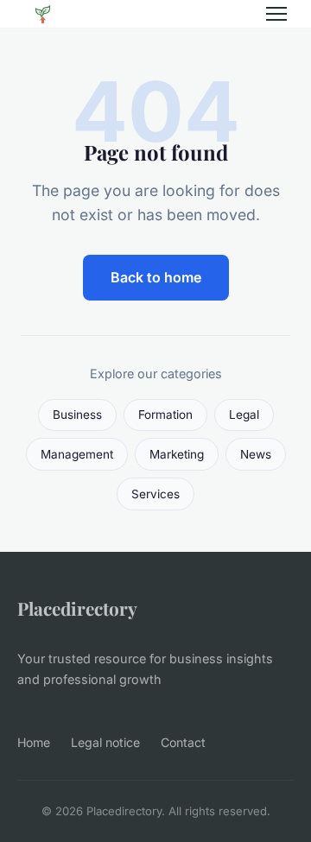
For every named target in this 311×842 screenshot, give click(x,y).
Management (77, 454)
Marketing (176, 454)
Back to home (156, 277)
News (255, 454)
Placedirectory (77, 608)
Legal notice (105, 742)
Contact (183, 742)
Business (77, 414)
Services (155, 494)
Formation (165, 414)
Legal (244, 414)
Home (33, 742)
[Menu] (276, 14)
